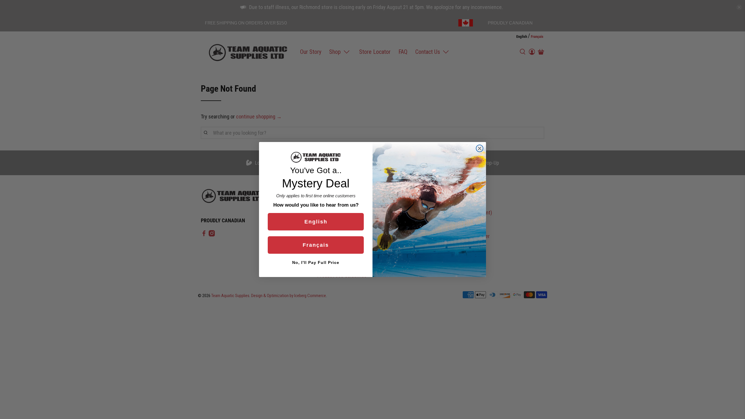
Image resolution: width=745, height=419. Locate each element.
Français (316, 245)
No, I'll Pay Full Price (315, 262)
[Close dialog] (479, 148)
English (315, 222)
